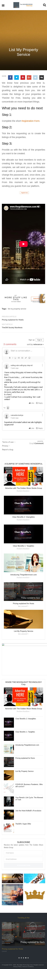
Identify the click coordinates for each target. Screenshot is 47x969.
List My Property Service (24, 771)
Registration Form (30, 121)
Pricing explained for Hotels (13, 320)
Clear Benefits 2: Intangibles (25, 719)
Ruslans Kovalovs (23, 491)
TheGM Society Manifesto (12, 328)
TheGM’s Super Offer (23, 824)
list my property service (17, 309)
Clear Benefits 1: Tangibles (25, 732)
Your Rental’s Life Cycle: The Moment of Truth (29, 799)
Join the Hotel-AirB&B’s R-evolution (28, 811)
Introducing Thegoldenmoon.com (27, 745)
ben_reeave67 (23, 606)
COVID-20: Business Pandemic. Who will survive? (29, 785)
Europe (4, 951)
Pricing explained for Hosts (25, 758)
